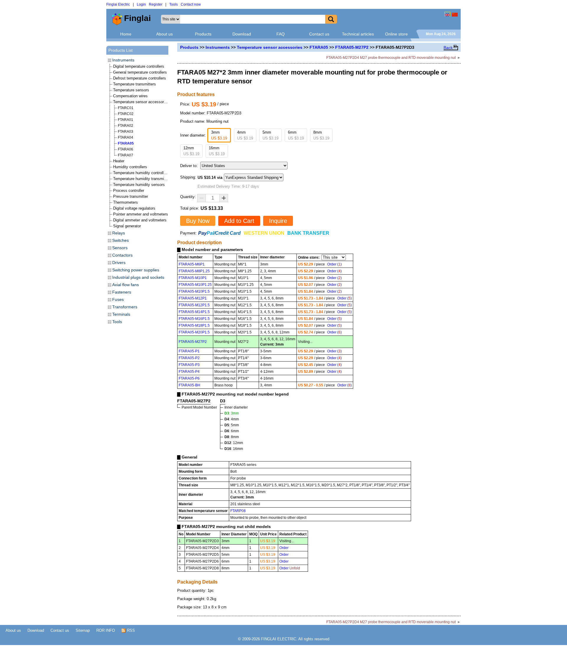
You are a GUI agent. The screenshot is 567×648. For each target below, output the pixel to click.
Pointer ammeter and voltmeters (140, 214)
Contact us (319, 34)
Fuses (118, 299)
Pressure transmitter (130, 196)
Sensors (120, 247)
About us (164, 34)
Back (448, 47)
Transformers (124, 306)
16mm (217, 151)
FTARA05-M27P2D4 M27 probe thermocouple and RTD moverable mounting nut (391, 58)
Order (284, 548)
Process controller (128, 190)
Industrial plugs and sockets (138, 277)
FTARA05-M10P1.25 (195, 285)
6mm (296, 135)
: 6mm (231, 431)
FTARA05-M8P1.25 (194, 271)
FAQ (280, 34)
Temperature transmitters (134, 84)
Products (203, 34)
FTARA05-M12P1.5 (194, 305)
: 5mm (231, 425)
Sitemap (83, 630)
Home (125, 34)
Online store (396, 34)
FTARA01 (125, 120)
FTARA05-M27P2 (352, 47)
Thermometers (125, 202)
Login (141, 4)
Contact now (191, 4)
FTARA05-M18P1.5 (194, 325)
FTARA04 (125, 137)
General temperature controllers (140, 72)
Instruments (218, 47)
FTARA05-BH (189, 385)
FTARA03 (125, 131)
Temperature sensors (131, 90)
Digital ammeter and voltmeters (140, 220)
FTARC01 (125, 108)
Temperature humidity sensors (139, 184)
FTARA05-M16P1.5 (194, 319)
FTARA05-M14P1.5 (194, 312)
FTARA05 (318, 47)
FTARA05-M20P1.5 (194, 332)
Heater (118, 161)
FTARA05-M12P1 (193, 298)
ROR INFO (105, 630)
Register (155, 4)
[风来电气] (455, 14)
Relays (118, 233)
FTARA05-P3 (189, 365)
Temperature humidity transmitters (142, 178)
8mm (321, 135)
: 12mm (233, 443)
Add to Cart (239, 221)
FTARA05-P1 (189, 351)
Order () (334, 264)
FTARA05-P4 (189, 372)
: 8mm (231, 437)
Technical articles (358, 34)
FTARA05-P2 (189, 358)
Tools (173, 4)
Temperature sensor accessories (269, 47)
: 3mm (231, 413)
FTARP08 (238, 511)
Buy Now (197, 221)
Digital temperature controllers (138, 66)
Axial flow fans (125, 284)
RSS (130, 630)
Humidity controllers (130, 167)
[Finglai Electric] (447, 14)
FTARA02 (125, 126)
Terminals (121, 314)
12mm (191, 151)
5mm (270, 135)
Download (241, 34)
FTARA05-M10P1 (193, 278)
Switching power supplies (135, 270)
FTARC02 (125, 114)
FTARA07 (125, 155)
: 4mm (231, 419)
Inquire (278, 221)
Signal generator (127, 226)
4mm (245, 135)
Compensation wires (130, 96)
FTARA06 (125, 149)
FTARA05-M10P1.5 (194, 291)
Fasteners (121, 292)
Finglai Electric (118, 4)
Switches (120, 240)
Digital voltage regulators (134, 208)
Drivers (119, 262)
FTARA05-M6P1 (192, 264)
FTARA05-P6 (189, 378)
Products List (120, 50)
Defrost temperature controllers (139, 78)
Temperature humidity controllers (141, 173)
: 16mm (233, 449)
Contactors (122, 255)
